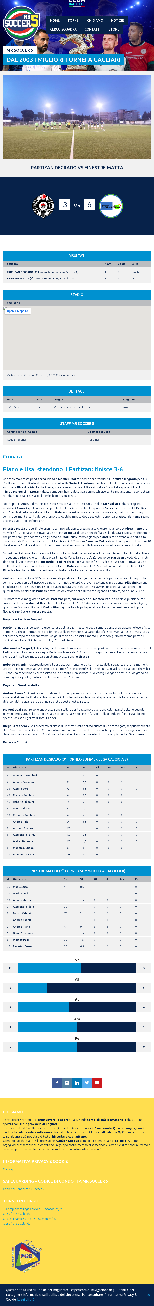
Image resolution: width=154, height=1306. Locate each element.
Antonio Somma (23, 828)
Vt (84, 767)
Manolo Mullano (23, 847)
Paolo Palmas (21, 808)
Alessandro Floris (23, 906)
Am (123, 767)
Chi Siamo (95, 20)
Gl (97, 767)
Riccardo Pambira (24, 815)
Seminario (13, 302)
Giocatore (19, 767)
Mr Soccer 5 (20, 50)
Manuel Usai (21, 886)
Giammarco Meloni (25, 775)
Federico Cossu (22, 946)
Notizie (117, 20)
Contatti (93, 29)
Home (55, 20)
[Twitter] (87, 1083)
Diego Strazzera (23, 933)
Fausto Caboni (22, 913)
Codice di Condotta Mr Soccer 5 (23, 1189)
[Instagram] (67, 1083)
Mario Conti (20, 893)
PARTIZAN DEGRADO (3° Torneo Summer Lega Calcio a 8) (42, 272)
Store (114, 29)
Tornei (73, 20)
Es (137, 767)
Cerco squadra (63, 29)
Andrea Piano (21, 926)
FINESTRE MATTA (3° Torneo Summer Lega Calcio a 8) (41, 278)
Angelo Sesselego (24, 782)
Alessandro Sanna (24, 854)
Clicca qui (9, 1169)
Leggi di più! (26, 1299)
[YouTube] (97, 1083)
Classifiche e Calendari (17, 1213)
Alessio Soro (20, 788)
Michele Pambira (23, 795)
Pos (69, 767)
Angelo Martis (22, 900)
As (109, 767)
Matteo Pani (21, 939)
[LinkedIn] (77, 1083)
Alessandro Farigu (24, 834)
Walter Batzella (23, 841)
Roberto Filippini (23, 801)
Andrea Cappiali (23, 919)
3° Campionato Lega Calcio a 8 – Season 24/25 (33, 1209)
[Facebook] (57, 1083)
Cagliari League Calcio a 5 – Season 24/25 (29, 1218)
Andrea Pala (20, 821)
